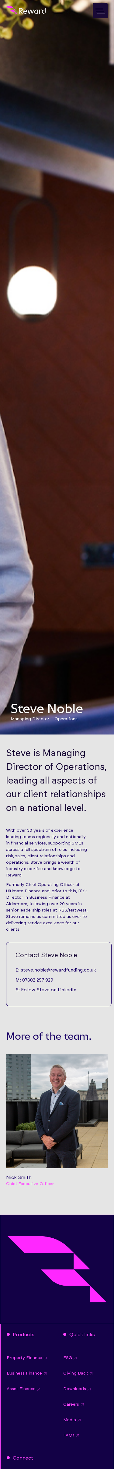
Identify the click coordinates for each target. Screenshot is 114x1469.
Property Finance (24, 1358)
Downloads (74, 1389)
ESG (67, 1358)
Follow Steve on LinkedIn (48, 990)
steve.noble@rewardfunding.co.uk (58, 970)
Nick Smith (19, 1177)
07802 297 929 (37, 980)
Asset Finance (21, 1389)
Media (69, 1420)
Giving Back (75, 1373)
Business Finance (24, 1373)
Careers (71, 1404)
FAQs (68, 1435)
